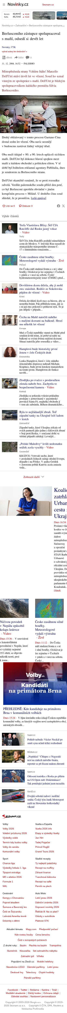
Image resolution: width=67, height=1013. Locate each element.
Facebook (13, 990)
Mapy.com (31, 929)
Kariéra (45, 990)
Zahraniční (24, 423)
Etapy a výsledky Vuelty (47, 833)
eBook (9, 57)
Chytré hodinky (46, 972)
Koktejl (22, 391)
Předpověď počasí (48, 929)
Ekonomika (24, 357)
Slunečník (12, 950)
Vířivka (40, 956)
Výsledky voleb (10, 837)
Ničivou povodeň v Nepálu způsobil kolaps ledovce (12, 625)
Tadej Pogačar (42, 842)
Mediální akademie (15, 993)
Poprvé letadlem (11, 902)
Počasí (22, 265)
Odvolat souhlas (19, 996)
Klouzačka (25, 950)
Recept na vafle (43, 881)
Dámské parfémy (36, 967)
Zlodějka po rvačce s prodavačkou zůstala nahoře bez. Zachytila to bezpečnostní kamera (39, 383)
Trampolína (55, 945)
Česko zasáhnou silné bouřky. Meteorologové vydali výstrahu (37, 258)
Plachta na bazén (38, 945)
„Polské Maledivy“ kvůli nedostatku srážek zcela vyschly (40, 445)
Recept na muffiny (44, 868)
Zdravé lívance (43, 872)
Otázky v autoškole (45, 916)
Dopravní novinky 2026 (47, 907)
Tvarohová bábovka (45, 877)
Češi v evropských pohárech (32, 940)
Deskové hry (16, 972)
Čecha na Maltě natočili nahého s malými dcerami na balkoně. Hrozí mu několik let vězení (40, 320)
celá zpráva (38, 198)
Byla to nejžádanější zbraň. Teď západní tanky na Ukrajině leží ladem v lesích (41, 415)
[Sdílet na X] (63, 206)
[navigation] (4, 4)
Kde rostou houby (24, 934)
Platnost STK (42, 920)
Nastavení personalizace (43, 996)
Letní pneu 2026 (43, 898)
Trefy (21, 236)
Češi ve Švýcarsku (12, 911)
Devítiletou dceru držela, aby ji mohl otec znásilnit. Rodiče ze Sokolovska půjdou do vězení (41, 288)
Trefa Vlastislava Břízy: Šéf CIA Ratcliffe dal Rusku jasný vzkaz (38, 227)
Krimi (21, 297)
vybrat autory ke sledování (13, 51)
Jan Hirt (39, 837)
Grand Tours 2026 (44, 851)
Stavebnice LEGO (15, 967)
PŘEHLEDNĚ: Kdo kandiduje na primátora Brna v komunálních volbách (32, 711)
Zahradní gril (27, 956)
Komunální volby (11, 851)
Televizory (31, 972)
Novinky (6, 47)
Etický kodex (34, 993)
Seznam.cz (48, 4)
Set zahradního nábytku (45, 950)
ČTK (13, 47)
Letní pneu (52, 967)
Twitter (23, 990)
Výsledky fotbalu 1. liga (14, 868)
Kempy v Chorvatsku (13, 898)
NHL (5, 886)
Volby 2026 (8, 828)
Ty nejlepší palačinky (46, 863)
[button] (33, 114)
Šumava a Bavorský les (15, 907)
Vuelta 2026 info (43, 828)
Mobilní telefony (45, 961)
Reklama (34, 990)
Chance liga (9, 863)
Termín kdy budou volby (15, 842)
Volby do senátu (11, 847)
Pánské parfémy (32, 977)
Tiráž (54, 990)
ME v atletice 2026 (12, 877)
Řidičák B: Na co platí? (47, 911)
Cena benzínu (42, 934)
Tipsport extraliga (11, 872)
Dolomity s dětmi (11, 920)
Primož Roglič (42, 847)
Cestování (24, 451)
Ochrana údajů (51, 993)
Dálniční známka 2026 (46, 902)
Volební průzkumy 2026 (15, 833)
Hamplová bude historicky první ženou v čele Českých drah (38, 350)
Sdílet (21, 57)
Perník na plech (43, 886)
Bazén (23, 945)
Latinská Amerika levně (14, 916)
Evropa (22, 328)
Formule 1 (8, 881)
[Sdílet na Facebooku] (58, 206)
